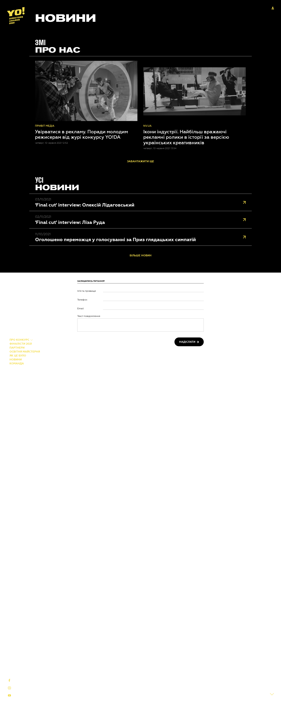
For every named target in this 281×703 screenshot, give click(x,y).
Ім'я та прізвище (86, 291)
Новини (16, 359)
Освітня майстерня (25, 351)
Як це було (18, 355)
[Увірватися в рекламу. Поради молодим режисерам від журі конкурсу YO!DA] (86, 91)
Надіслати (187, 341)
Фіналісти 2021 (21, 343)
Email (80, 308)
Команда (17, 363)
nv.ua (147, 125)
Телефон (82, 299)
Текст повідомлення (88, 316)
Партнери (17, 347)
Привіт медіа (44, 125)
